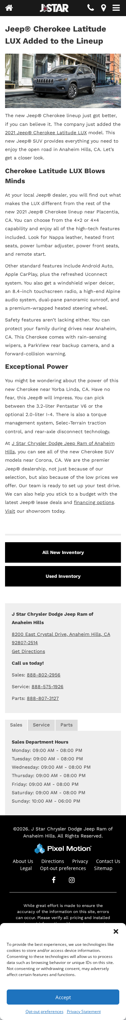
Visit (10, 511)
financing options (94, 502)
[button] (116, 931)
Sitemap (103, 868)
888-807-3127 (43, 698)
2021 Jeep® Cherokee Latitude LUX (46, 132)
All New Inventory (63, 552)
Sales (16, 724)
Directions (52, 861)
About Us (23, 861)
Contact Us (108, 861)
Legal (26, 868)
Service (41, 724)
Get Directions (28, 651)
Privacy (80, 861)
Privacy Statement (84, 1011)
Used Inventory (63, 576)
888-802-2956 (43, 674)
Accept (63, 997)
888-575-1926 (48, 686)
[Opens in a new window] (103, 9)
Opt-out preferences (45, 1011)
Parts (66, 724)
